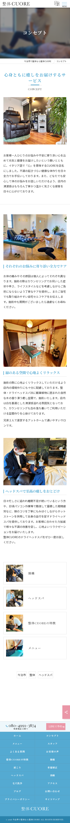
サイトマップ (52, 799)
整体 (32, 675)
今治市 (22, 675)
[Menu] (64, 3)
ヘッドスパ (45, 675)
